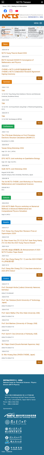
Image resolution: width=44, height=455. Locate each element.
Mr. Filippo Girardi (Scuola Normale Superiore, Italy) (21, 344)
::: (1, 6)
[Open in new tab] (5, 11)
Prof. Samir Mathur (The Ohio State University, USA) (21, 313)
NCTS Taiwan (23, 2)
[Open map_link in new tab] (7, 393)
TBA (3, 91)
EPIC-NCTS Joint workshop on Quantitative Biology (21, 158)
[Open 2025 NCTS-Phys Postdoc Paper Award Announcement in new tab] (22, 32)
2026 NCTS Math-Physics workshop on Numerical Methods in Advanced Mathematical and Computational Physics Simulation (20, 208)
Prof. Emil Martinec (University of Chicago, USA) (19, 323)
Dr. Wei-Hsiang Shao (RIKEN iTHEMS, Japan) (18, 355)
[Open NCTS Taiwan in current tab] (22, 17)
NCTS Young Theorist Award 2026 (14, 53)
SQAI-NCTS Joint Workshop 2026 (14, 169)
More (39, 78)
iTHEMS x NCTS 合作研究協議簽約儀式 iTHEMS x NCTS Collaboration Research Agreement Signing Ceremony (21, 71)
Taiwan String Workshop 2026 (13, 148)
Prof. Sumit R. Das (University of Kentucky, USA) (19, 334)
